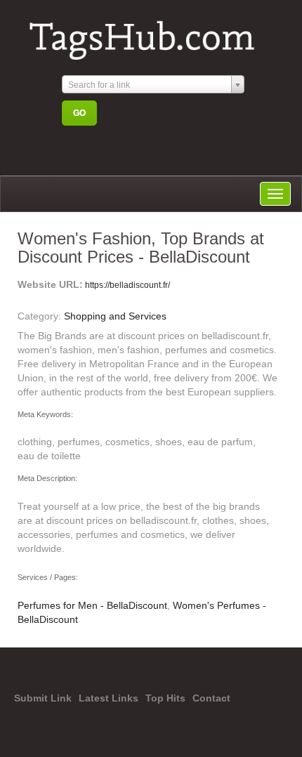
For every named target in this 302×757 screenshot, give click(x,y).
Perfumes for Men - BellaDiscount (92, 605)
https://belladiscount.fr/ (126, 285)
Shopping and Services (115, 316)
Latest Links (108, 698)
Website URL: (50, 284)
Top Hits (165, 698)
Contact (211, 698)
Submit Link (43, 698)
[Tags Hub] (148, 33)
